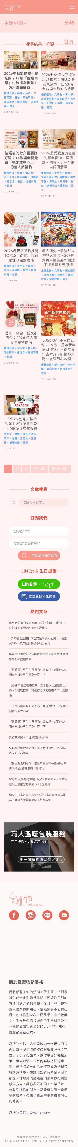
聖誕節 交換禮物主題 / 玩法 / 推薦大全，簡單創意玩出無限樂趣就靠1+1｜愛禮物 (38, 781)
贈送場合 (9, 101)
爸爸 (17, 97)
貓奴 (60, 103)
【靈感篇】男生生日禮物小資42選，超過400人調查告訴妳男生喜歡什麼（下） (38, 724)
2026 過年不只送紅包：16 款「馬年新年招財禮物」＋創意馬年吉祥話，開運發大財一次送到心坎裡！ (58, 349)
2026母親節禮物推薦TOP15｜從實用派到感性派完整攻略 (21, 255)
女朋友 (58, 94)
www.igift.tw (40, 1112)
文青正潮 (46, 177)
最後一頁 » (60, 469)
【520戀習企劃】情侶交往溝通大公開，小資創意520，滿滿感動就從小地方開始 (38, 641)
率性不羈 (28, 97)
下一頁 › (39, 469)
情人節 (69, 94)
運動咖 (64, 185)
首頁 (12, 106)
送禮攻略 (31, 181)
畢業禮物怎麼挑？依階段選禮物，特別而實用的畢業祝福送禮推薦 (38, 656)
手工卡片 (9, 177)
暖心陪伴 (62, 98)
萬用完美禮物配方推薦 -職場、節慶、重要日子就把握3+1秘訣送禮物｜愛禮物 (38, 625)
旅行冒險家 (47, 98)
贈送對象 (22, 101)
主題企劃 (46, 270)
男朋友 (53, 181)
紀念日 (51, 103)
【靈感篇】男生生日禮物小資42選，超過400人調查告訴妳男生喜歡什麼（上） (38, 672)
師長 (28, 93)
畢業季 (64, 181)
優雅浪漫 (9, 93)
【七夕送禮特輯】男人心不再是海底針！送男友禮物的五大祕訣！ (38, 708)
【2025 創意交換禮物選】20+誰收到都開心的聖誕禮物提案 (21, 423)
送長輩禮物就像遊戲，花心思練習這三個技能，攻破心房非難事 (38, 750)
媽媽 (19, 93)
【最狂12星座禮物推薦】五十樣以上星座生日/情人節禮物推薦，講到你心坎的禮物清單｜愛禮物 (38, 690)
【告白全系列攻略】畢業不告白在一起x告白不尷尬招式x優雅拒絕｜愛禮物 (37, 766)
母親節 (34, 177)
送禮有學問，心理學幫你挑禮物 (28, 737)
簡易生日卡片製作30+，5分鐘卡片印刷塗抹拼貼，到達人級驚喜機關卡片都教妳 (37, 797)
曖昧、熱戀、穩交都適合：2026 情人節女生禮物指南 (21, 338)
